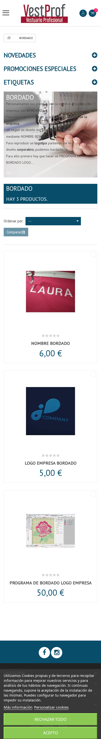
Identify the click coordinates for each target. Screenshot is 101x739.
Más (8, 173)
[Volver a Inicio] (8, 38)
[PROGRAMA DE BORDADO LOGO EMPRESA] (50, 531)
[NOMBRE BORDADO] (50, 292)
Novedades (20, 55)
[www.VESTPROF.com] (44, 13)
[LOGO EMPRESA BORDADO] (50, 411)
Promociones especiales (40, 69)
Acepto (50, 733)
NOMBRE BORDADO (50, 343)
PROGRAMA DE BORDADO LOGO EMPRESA (51, 583)
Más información (18, 707)
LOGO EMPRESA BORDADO (50, 463)
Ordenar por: (14, 221)
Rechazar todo (51, 719)
